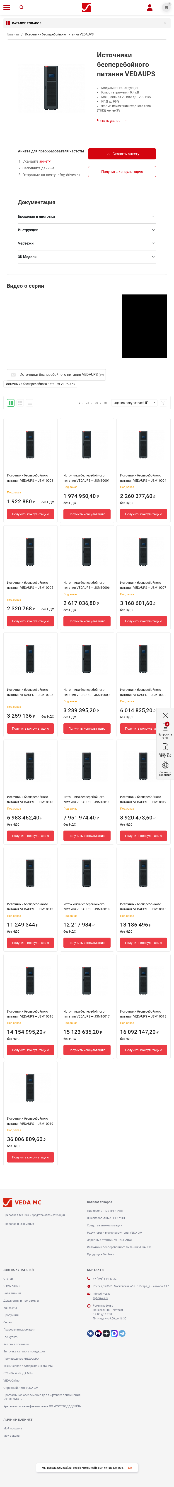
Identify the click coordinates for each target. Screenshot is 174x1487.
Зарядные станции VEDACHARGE (110, 1240)
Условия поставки (16, 1344)
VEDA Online (11, 1380)
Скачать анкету (122, 154)
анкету (45, 161)
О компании (11, 1286)
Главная (13, 34)
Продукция (11, 1315)
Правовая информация (18, 1224)
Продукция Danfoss (100, 1254)
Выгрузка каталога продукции (24, 1351)
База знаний (12, 1293)
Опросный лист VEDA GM (20, 1387)
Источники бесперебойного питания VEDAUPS (119, 1247)
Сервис (8, 1322)
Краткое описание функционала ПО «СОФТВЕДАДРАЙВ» (42, 1406)
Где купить (10, 1337)
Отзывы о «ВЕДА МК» (18, 1373)
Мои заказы (11, 1435)
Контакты (10, 1308)
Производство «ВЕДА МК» (21, 1358)
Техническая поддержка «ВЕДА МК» (28, 1366)
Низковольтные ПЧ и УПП (105, 1210)
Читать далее (109, 121)
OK (130, 1468)
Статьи (8, 1278)
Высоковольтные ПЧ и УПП (106, 1218)
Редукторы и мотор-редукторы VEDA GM (114, 1232)
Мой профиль (12, 1428)
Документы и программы (21, 1300)
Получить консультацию (122, 172)
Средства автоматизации (104, 1225)
